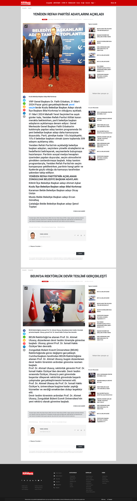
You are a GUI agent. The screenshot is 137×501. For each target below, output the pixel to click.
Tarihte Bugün (89, 485)
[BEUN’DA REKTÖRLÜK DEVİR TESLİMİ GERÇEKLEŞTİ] (54, 305)
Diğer (93, 3)
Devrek (88, 3)
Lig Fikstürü (89, 483)
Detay (103, 499)
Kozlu (78, 3)
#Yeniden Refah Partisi (34, 227)
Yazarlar (57, 478)
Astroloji (104, 483)
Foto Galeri (59, 473)
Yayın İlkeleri (25, 487)
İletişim (57, 487)
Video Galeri (59, 476)
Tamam (110, 499)
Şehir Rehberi (89, 490)
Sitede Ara (105, 476)
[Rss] (36, 480)
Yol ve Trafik (89, 478)
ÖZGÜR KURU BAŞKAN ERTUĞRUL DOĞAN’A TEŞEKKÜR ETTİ (102, 76)
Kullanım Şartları (39, 486)
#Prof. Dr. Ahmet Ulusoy (45, 422)
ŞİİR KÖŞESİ (56, 3)
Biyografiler (105, 479)
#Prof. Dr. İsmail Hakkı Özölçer (59, 422)
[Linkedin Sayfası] (33, 480)
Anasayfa (24, 8)
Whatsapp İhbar (38, 487)
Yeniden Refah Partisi (55, 117)
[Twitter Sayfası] (25, 480)
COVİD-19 (64, 3)
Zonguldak (49, 3)
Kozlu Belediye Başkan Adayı (58, 107)
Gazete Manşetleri (90, 492)
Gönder (80, 253)
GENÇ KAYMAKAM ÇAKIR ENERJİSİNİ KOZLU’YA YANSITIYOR (103, 48)
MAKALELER (71, 3)
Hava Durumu (89, 476)
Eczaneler (88, 481)
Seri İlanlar (88, 488)
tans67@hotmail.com (45, 236)
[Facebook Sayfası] (22, 480)
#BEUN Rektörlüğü (33, 422)
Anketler (104, 478)
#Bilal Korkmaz (61, 227)
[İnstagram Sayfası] (28, 480)
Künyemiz (58, 484)
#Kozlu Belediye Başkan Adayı (48, 227)
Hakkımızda (24, 486)
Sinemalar (88, 486)
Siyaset (29, 8)
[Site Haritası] (39, 480)
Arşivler (58, 481)
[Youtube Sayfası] (31, 480)
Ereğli (82, 3)
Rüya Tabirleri (105, 481)
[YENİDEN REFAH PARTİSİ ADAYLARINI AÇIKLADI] (54, 57)
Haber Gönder (38, 489)
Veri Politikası (25, 489)
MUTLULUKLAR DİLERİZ (103, 55)
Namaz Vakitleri (90, 479)
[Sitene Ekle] (42, 480)
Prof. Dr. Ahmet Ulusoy (42, 383)
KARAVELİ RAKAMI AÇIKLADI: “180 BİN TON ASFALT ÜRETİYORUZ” (104, 138)
